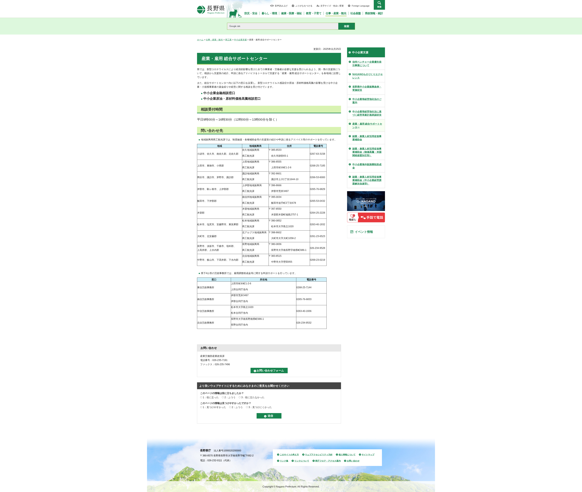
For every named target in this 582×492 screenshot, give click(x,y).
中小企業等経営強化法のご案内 (366, 101)
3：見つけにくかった (260, 407)
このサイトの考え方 (289, 454)
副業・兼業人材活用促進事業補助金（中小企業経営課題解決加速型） (366, 180)
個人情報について (347, 454)
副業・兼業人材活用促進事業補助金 (366, 138)
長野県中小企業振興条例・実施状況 (366, 88)
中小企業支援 (240, 39)
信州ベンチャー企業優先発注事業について (366, 63)
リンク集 (284, 461)
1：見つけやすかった (214, 407)
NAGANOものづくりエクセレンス (367, 76)
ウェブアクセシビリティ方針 (319, 454)
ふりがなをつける (303, 6)
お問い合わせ (353, 461)
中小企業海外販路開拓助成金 (366, 166)
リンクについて (301, 461)
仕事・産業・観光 (214, 39)
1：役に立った (211, 397)
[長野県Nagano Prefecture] (211, 9)
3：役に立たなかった (252, 397)
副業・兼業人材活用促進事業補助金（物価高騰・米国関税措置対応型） (366, 152)
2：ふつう (230, 397)
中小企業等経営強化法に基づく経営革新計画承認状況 (366, 113)
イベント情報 (364, 231)
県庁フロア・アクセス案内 (328, 461)
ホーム (200, 39)
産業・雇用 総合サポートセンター (367, 125)
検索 (379, 7)
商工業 (228, 39)
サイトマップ (368, 454)
